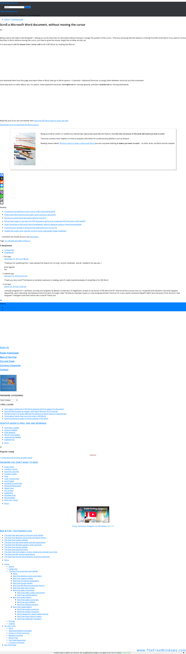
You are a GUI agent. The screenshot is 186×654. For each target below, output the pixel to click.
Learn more (126, 653)
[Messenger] (93, 185)
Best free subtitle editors (27, 595)
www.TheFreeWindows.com (161, 650)
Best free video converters (23, 590)
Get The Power (10, 645)
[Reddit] (93, 182)
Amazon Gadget (10, 430)
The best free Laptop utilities (16, 540)
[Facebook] (93, 175)
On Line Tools (10, 626)
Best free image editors (22, 607)
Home (6, 564)
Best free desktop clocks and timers (27, 576)
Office (6, 19)
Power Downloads (9, 352)
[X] (93, 178)
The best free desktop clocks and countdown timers (25, 537)
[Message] (93, 189)
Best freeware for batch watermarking (32, 614)
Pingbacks (9, 252)
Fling (6, 476)
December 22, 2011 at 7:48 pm (16, 259)
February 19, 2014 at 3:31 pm (15, 276)
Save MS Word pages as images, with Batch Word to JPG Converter (31, 411)
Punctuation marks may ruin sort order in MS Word (25, 416)
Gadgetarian (9, 439)
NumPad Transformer (13, 483)
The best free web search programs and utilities (23, 535)
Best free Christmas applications (26, 581)
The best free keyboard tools (16, 549)
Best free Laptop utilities (23, 578)
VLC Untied (8, 490)
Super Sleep (9, 467)
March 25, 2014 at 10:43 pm (15, 286)
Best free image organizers (28, 611)
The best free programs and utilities (23, 571)
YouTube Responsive (17, 640)
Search (4, 347)
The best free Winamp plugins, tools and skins (23, 545)
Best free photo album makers (29, 616)
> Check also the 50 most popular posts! (16, 457)
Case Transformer (11, 479)
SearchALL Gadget (11, 428)
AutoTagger (9, 481)
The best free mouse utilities (16, 547)
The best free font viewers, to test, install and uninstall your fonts (30, 552)
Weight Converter (16, 635)
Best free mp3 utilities (26, 602)
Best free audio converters (28, 600)
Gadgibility (8, 493)
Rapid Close (9, 488)
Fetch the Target (11, 500)
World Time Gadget (12, 435)
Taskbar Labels (10, 474)
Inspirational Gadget (12, 437)
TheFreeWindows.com (9, 3)
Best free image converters (28, 609)
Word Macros (24, 241)
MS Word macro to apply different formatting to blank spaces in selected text (35, 414)
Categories (13, 569)
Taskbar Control (11, 469)
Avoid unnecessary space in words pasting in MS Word (26, 418)
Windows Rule (10, 495)
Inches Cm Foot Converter (19, 633)
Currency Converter (10, 365)
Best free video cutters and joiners (31, 592)
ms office (8, 241)
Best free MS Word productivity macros (29, 585)
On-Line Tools (7, 361)
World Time (13, 638)
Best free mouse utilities (23, 583)
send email (34, 237)
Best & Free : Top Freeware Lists (16, 530)
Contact (4, 369)
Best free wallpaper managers (29, 619)
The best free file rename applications (19, 554)
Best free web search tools (23, 588)
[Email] (93, 202)
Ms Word (15, 241)
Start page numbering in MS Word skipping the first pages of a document (34, 409)
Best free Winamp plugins (27, 604)
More (6, 443)
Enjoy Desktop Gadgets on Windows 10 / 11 (93, 526)
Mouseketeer (9, 498)
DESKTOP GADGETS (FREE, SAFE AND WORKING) (23, 423)
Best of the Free (8, 357)
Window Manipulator (12, 486)
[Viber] (93, 192)
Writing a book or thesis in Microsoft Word (77, 143)
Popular (12, 621)
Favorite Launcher (11, 471)
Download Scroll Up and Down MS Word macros (19, 125)
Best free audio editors (22, 597)
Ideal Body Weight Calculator (20, 630)
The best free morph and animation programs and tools (27, 556)
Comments (9, 250)
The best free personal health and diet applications (25, 542)
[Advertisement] (64, 62)
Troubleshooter (16, 19)
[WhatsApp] (93, 196)
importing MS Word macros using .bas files (51, 120)
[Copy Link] (93, 199)
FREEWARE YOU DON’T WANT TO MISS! (19, 462)
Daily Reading (9, 432)
